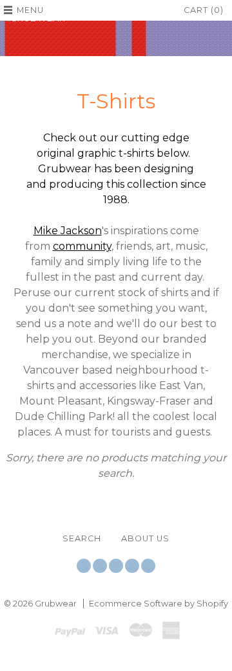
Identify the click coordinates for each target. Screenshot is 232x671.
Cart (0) (204, 10)
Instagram (116, 566)
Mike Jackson (68, 231)
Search (82, 538)
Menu (30, 10)
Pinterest (132, 566)
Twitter (84, 566)
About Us (145, 538)
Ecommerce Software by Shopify (158, 603)
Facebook (100, 566)
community (82, 246)
